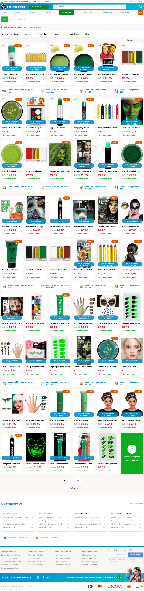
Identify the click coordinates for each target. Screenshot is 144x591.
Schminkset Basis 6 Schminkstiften (113, 74)
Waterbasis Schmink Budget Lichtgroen (91, 420)
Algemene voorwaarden (9, 586)
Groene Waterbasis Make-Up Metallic (114, 367)
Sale (140, 12)
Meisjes (31, 12)
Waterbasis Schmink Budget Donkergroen (68, 420)
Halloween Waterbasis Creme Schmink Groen (69, 464)
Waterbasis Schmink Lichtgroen (15, 171)
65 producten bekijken (33, 27)
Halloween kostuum (63, 565)
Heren (17, 12)
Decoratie (125, 12)
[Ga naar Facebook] (43, 577)
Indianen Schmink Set (59, 270)
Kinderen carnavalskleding (11, 561)
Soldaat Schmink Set (131, 74)
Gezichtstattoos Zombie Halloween (17, 323)
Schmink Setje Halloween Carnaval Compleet (45, 323)
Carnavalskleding (66, 12)
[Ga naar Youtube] (48, 577)
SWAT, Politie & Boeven (37, 561)
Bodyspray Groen (81, 128)
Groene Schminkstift (83, 270)
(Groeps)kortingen (89, 555)
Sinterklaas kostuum (63, 558)
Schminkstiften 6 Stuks (108, 128)
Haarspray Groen (9, 74)
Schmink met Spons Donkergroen (88, 74)
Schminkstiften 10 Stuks (36, 74)
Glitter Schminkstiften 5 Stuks (111, 270)
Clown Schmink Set (34, 171)
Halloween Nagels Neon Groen (111, 464)
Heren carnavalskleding (10, 558)
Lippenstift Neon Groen (108, 171)
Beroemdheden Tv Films (37, 558)
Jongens (46, 12)
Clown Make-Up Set (34, 128)
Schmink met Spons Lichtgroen (63, 74)
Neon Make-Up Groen (131, 128)
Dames (4, 12)
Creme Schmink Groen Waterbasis (89, 464)
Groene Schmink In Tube (60, 323)
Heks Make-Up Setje (34, 226)
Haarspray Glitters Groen (133, 270)
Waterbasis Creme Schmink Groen (17, 270)
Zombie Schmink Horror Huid (110, 226)
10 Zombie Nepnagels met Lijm (87, 323)
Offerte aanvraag (89, 558)
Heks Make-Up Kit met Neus (86, 226)
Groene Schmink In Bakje (60, 171)
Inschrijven (135, 555)
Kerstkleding (60, 555)
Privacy (21, 586)
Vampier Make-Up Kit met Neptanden (90, 171)
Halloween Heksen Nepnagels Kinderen (19, 367)
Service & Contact (89, 565)
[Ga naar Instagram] (38, 577)
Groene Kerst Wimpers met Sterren (17, 420)
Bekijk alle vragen (136, 504)
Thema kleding (88, 12)
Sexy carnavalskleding (9, 565)
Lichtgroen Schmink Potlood (14, 464)
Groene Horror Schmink (84, 367)
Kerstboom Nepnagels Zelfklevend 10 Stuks (44, 420)
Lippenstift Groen (57, 128)
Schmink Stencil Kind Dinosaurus (16, 226)
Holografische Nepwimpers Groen (40, 367)
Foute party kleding (35, 555)
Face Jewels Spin (129, 367)
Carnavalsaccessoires (9, 568)
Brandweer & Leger (35, 565)
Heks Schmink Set (33, 270)
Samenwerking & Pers (90, 561)
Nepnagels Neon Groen (60, 367)
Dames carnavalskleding (10, 555)
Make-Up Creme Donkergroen (111, 420)
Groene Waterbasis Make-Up (14, 128)
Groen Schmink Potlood (60, 226)
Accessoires (108, 12)
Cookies (29, 586)
